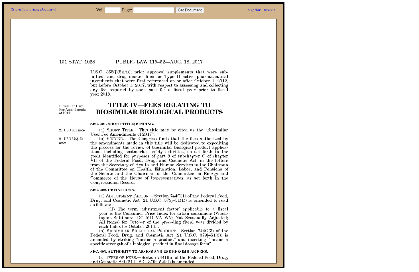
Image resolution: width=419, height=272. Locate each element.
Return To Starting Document (33, 9)
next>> (270, 10)
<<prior (254, 10)
